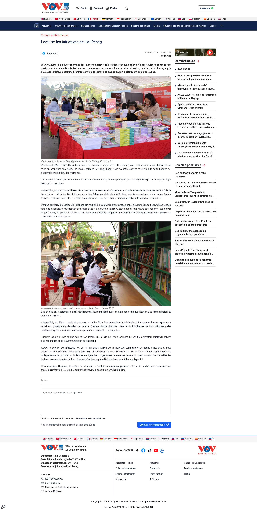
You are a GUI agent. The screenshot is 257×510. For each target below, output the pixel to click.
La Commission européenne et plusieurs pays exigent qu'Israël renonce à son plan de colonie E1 (196, 154)
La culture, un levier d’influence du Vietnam (194, 204)
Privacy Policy (81, 418)
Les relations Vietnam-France (113, 26)
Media (113, 8)
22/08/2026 (184, 68)
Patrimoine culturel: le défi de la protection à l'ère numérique (193, 223)
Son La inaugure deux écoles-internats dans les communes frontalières (194, 77)
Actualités (47, 26)
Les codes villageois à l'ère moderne (190, 175)
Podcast (98, 8)
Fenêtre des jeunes (140, 26)
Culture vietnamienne (55, 35)
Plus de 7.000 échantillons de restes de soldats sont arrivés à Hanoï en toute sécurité (196, 125)
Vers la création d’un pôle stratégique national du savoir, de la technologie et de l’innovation (196, 145)
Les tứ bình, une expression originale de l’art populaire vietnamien (190, 232)
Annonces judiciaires (194, 463)
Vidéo (213, 26)
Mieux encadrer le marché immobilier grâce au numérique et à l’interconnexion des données (197, 87)
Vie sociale (121, 479)
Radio (84, 8)
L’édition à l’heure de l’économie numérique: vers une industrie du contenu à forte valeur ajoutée (193, 261)
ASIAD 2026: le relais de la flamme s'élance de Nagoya (197, 96)
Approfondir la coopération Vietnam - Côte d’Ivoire (193, 106)
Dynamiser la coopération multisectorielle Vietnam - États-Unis (196, 116)
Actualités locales (124, 463)
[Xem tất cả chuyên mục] (221, 26)
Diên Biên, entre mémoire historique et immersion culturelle (195, 184)
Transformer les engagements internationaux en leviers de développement (195, 135)
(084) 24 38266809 (54, 479)
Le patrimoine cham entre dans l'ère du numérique (195, 213)
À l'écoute (154, 479)
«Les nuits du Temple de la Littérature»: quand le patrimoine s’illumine (193, 194)
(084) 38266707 (52, 483)
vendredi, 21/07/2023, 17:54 (158, 52)
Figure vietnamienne (125, 474)
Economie (155, 468)
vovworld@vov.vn (53, 491)
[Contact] (3, 506)
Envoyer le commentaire (152, 424)
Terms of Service (96, 418)
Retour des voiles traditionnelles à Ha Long (194, 242)
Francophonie (88, 26)
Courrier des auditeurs (66, 26)
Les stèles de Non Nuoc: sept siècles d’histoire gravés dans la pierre (193, 252)
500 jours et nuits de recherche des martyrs (184, 26)
